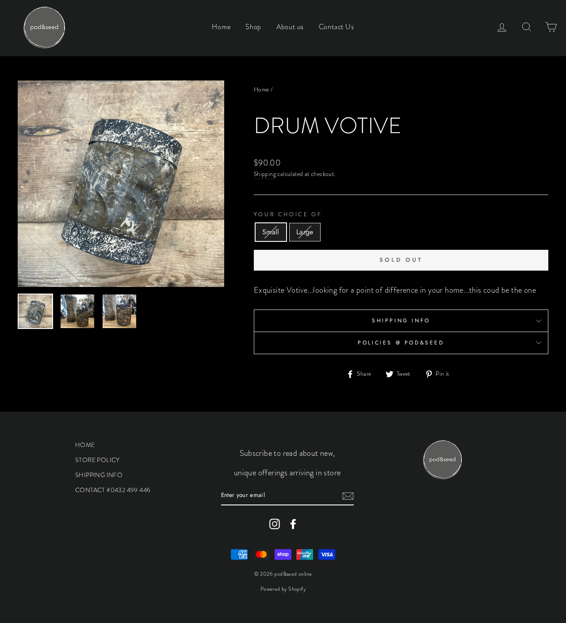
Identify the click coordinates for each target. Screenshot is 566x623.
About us (290, 27)
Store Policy (97, 459)
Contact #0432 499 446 (112, 489)
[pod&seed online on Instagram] (274, 524)
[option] (121, 183)
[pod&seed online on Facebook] (293, 524)
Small (270, 232)
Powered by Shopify (283, 589)
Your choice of (288, 214)
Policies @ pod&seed (401, 343)
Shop (253, 27)
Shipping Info (401, 321)
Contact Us (336, 27)
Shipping (265, 174)
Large (305, 232)
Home (221, 27)
